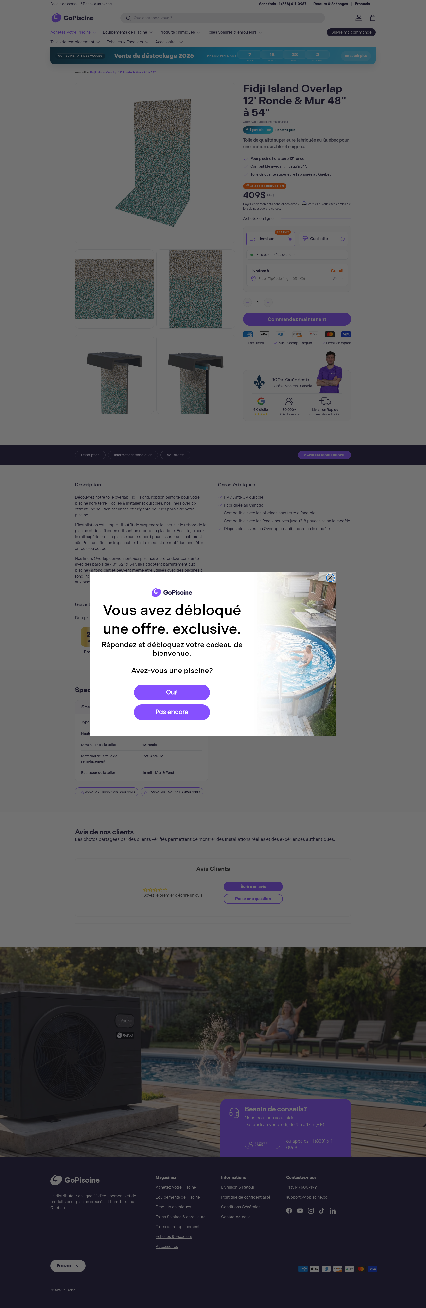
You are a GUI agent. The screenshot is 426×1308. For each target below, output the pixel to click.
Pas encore (172, 712)
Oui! (172, 692)
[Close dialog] (330, 578)
